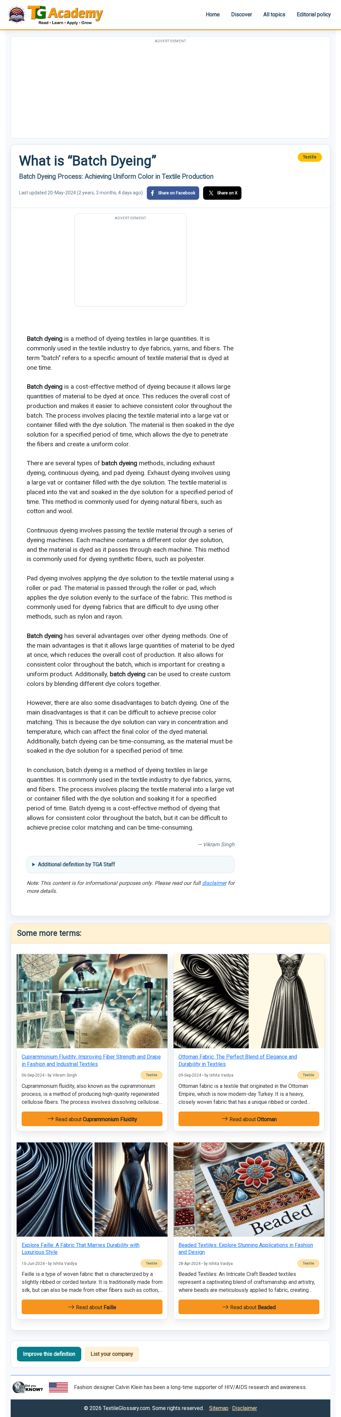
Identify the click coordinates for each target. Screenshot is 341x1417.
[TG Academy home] (58, 14)
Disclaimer (244, 1408)
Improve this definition (49, 1354)
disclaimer (214, 883)
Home (213, 14)
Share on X (227, 192)
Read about (95, 1119)
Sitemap (218, 1408)
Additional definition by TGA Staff (76, 864)
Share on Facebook (176, 192)
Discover (241, 14)
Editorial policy (314, 14)
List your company (112, 1354)
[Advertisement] (170, 91)
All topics (274, 14)
